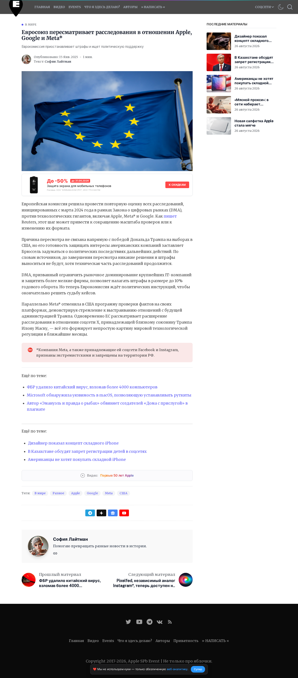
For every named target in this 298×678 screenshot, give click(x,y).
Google (92, 493)
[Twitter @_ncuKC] (128, 622)
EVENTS (75, 7)
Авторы (130, 7)
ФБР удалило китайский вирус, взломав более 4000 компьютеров (92, 387)
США (123, 493)
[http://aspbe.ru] (55, 553)
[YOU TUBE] (139, 622)
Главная (42, 7)
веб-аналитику (177, 669)
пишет (170, 216)
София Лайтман (58, 62)
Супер (198, 669)
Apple (75, 493)
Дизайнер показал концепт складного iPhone (73, 443)
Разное (58, 493)
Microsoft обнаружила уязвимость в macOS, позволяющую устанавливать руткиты (109, 395)
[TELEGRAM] (149, 622)
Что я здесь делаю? (102, 7)
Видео (59, 7)
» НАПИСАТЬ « (153, 7)
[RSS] (170, 622)
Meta (109, 493)
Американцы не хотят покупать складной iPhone (77, 459)
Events (108, 641)
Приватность (185, 641)
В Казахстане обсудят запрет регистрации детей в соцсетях (87, 451)
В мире (31, 24)
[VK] (159, 622)
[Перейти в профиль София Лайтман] (26, 59)
